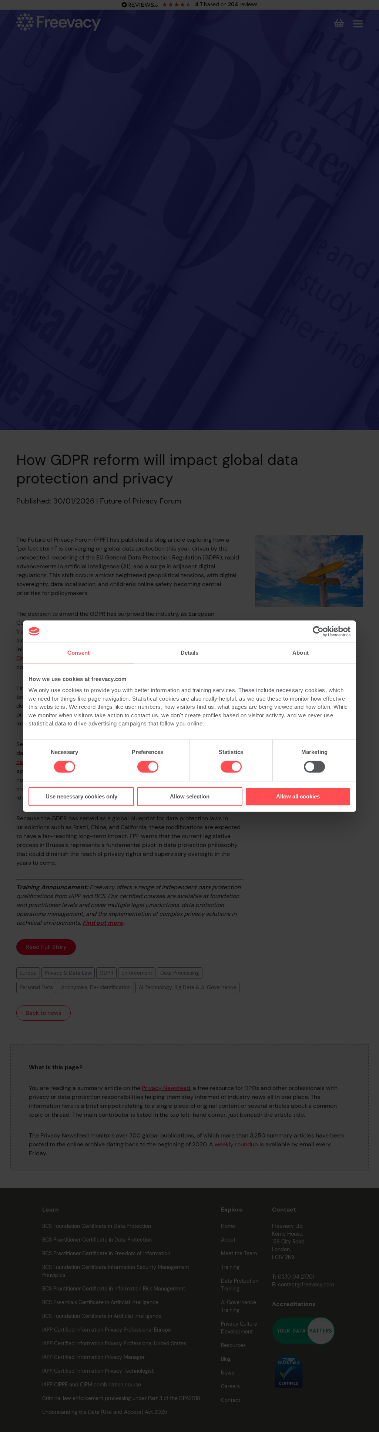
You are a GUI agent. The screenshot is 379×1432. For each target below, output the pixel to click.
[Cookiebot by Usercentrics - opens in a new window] (318, 631)
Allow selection (189, 796)
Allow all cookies (298, 796)
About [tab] (300, 652)
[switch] (147, 767)
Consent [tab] (78, 652)
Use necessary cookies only (81, 796)
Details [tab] (190, 652)
